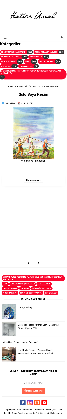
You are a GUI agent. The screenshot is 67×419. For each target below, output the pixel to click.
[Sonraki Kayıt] (29, 263)
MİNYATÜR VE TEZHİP (10, 57)
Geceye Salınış (25, 307)
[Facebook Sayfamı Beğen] (23, 402)
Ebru (27, 61)
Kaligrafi (5, 66)
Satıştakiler (36, 57)
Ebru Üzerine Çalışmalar (13, 52)
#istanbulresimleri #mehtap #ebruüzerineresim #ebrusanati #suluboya (31, 72)
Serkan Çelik (51, 409)
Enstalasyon (26, 66)
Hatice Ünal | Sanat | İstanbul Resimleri (20, 342)
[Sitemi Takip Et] (37, 402)
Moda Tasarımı (8, 61)
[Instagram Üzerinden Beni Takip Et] (30, 402)
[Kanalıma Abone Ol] (44, 402)
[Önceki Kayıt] (38, 263)
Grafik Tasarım (46, 61)
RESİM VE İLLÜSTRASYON (46, 52)
